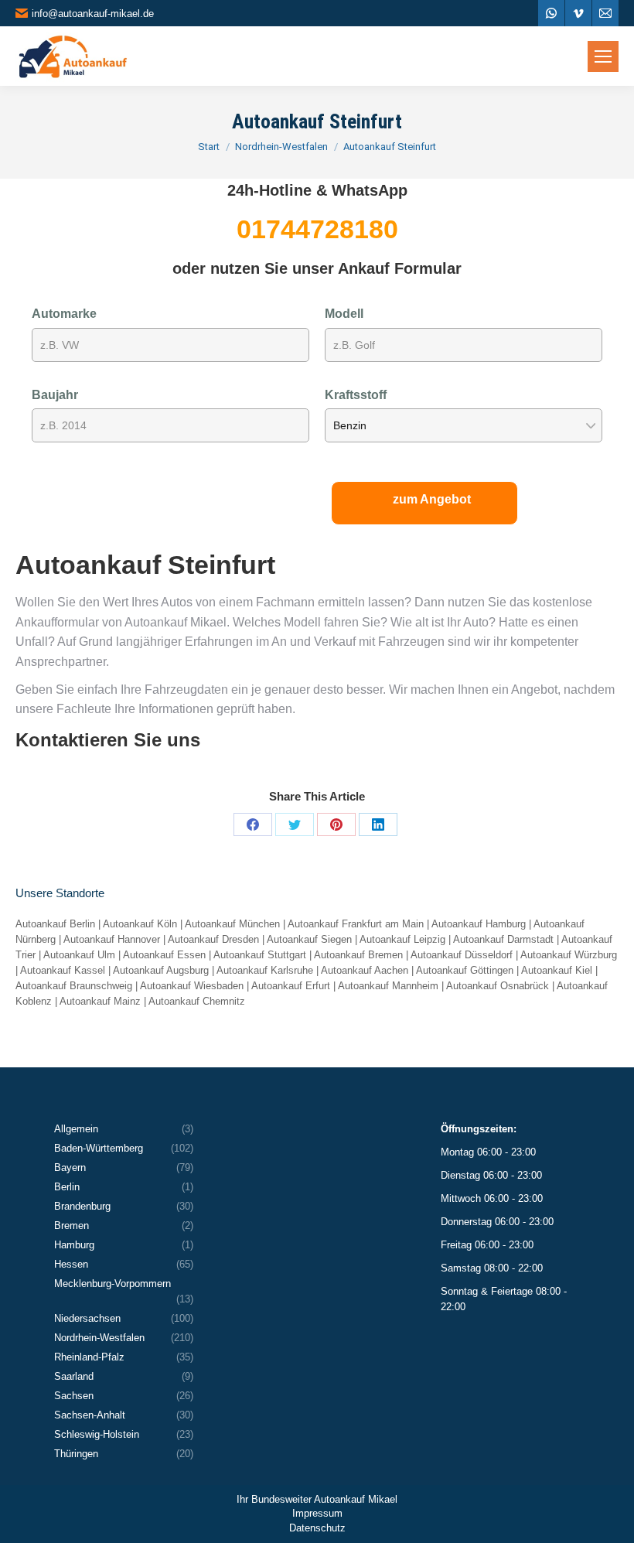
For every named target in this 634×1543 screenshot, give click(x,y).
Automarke (64, 313)
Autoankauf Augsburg (161, 970)
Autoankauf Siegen (309, 939)
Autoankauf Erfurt (290, 986)
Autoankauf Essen (164, 955)
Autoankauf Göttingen (464, 970)
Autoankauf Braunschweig (73, 986)
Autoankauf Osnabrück (497, 986)
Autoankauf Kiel (556, 970)
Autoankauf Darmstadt (503, 939)
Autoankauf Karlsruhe (264, 970)
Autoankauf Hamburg (478, 924)
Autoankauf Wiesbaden (192, 986)
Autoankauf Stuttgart (259, 955)
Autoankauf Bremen (358, 955)
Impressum (317, 1513)
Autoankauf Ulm (79, 955)
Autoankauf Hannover (111, 939)
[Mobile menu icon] (603, 56)
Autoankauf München (232, 924)
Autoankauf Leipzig (402, 939)
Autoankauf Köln (140, 924)
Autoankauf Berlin (55, 924)
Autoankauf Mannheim (388, 986)
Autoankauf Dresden (213, 939)
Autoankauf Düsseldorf (462, 955)
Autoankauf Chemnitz (196, 1001)
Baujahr (55, 394)
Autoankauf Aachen (364, 970)
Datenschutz (317, 1528)
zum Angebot (432, 499)
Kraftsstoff (356, 394)
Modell (344, 313)
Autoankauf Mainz (100, 1001)
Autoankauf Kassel (62, 970)
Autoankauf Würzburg (568, 955)
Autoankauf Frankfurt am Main (356, 924)
